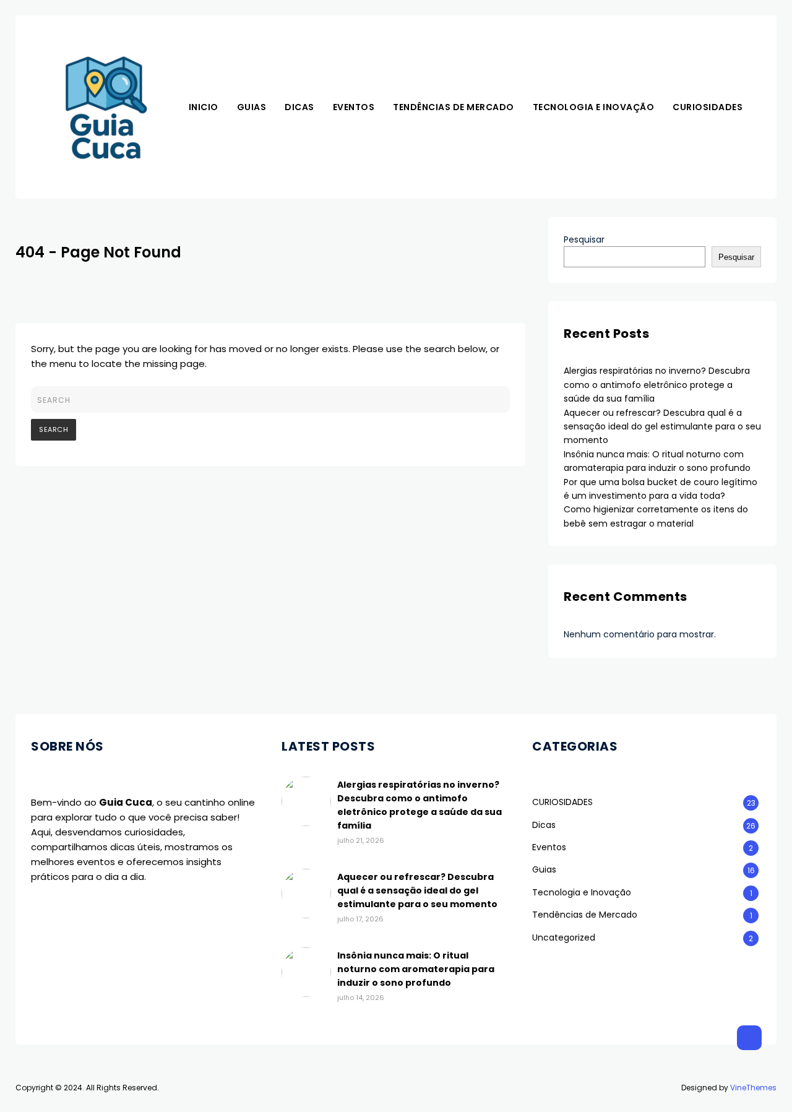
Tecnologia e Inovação (594, 107)
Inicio (203, 107)
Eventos (354, 107)
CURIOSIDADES (707, 107)
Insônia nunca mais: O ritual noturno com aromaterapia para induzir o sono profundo (415, 969)
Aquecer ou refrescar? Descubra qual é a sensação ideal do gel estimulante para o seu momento (662, 427)
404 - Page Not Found (98, 252)
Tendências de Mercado (453, 107)
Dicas (299, 107)
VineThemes (753, 1087)
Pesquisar (584, 239)
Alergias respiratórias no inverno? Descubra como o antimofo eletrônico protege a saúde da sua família (657, 384)
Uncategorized (563, 937)
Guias (252, 107)
